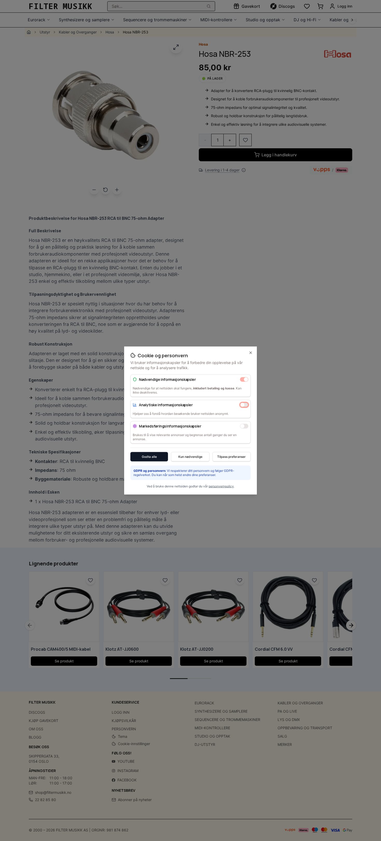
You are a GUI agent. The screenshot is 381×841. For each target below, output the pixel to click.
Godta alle (149, 457)
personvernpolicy (221, 486)
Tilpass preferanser (231, 457)
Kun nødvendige (190, 457)
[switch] (244, 379)
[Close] (251, 353)
